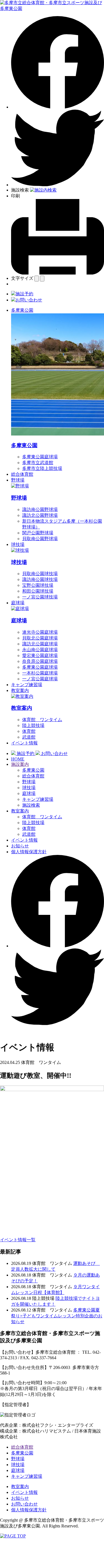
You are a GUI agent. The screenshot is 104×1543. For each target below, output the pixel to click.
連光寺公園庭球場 (40, 632)
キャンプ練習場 (26, 684)
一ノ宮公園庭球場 (40, 678)
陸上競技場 (33, 725)
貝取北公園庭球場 (40, 638)
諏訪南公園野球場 (40, 509)
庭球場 (17, 602)
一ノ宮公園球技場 (40, 597)
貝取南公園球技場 (40, 573)
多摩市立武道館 (37, 462)
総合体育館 (22, 474)
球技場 (17, 544)
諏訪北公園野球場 (40, 515)
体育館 (28, 731)
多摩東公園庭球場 (40, 456)
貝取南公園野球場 (40, 538)
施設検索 (31, 805)
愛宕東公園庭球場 (40, 655)
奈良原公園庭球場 (40, 661)
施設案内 (20, 764)
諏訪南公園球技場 (40, 579)
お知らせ (20, 846)
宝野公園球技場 (37, 585)
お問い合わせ (24, 1504)
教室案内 (20, 690)
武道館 (28, 737)
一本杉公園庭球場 (40, 673)
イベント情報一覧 (17, 1239)
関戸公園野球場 (37, 532)
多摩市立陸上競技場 (42, 468)
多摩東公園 (22, 310)
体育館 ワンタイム (42, 719)
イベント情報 (24, 743)
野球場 (17, 480)
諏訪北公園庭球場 (40, 643)
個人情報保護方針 (29, 851)
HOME (17, 759)
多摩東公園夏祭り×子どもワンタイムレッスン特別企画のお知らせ (56, 1316)
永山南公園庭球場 (40, 649)
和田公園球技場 (37, 591)
